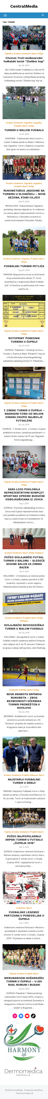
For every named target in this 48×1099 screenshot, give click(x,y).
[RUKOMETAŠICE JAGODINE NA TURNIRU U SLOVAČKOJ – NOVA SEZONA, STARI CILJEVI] (24, 167)
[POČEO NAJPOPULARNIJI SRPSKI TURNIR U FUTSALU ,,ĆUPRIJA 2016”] (24, 818)
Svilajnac (39, 553)
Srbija (40, 54)
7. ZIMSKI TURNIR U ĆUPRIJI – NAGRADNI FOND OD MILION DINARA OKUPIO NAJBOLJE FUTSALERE (24, 415)
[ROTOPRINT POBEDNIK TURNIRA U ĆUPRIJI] (24, 311)
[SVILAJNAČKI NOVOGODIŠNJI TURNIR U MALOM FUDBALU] (24, 603)
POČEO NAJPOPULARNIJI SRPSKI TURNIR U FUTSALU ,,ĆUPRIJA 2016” (24, 840)
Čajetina (9, 54)
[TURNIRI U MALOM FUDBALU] (24, 102)
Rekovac (34, 775)
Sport (34, 54)
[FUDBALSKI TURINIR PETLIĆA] (24, 240)
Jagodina (28, 123)
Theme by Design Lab (24, 1093)
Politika (22, 690)
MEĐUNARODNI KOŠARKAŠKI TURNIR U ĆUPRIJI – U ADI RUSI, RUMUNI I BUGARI (24, 981)
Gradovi (17, 54)
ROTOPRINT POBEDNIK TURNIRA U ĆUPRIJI (24, 340)
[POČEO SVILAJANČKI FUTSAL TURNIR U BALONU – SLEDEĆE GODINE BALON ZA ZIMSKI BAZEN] (24, 538)
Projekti (18, 126)
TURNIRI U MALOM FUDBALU (24, 130)
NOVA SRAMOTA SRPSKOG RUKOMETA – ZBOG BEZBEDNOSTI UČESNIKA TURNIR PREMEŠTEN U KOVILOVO (24, 701)
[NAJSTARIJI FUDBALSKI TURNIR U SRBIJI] (24, 754)
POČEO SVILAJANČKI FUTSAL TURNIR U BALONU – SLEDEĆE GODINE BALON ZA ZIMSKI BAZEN (24, 562)
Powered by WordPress (33, 1090)
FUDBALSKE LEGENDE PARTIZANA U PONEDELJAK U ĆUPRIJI (24, 916)
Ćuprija (7, 331)
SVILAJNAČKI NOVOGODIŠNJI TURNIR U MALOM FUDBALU (24, 626)
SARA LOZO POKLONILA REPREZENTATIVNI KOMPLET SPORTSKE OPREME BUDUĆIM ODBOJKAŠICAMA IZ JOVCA (24, 494)
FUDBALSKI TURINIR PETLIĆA (24, 266)
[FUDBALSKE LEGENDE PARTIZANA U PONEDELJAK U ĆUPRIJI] (24, 888)
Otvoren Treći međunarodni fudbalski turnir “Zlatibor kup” (24, 59)
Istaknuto (26, 54)
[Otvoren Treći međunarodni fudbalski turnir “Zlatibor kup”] (24, 38)
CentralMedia (24, 6)
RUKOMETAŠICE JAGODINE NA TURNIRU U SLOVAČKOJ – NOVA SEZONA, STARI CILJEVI (24, 194)
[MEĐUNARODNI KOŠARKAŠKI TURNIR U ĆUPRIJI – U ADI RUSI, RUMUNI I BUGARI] (24, 957)
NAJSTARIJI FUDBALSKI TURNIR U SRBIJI (24, 781)
